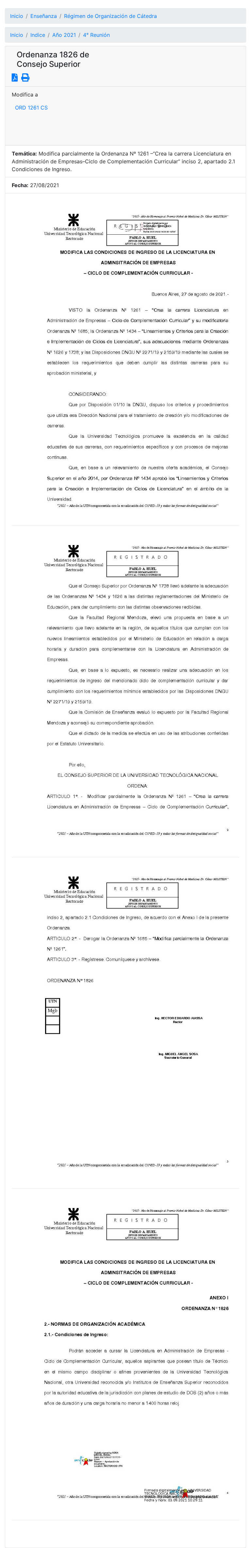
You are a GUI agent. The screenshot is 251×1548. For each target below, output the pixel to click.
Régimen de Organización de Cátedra (110, 16)
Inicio (16, 16)
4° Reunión (96, 35)
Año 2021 (64, 35)
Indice (37, 35)
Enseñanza (43, 16)
